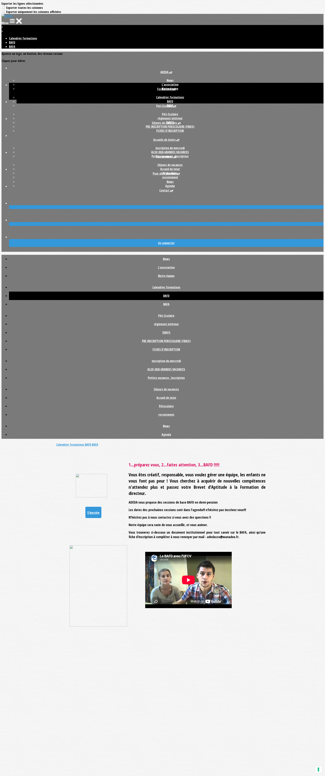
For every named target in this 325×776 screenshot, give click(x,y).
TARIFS (166, 332)
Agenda (170, 186)
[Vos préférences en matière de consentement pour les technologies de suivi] (318, 769)
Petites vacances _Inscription (166, 378)
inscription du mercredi (170, 148)
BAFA (12, 46)
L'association (170, 84)
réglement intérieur (170, 118)
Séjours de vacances (170, 165)
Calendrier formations (23, 38)
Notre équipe (166, 276)
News (170, 80)
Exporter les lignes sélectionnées (22, 4)
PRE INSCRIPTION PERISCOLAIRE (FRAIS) (170, 126)
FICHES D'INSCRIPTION (170, 131)
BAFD (12, 42)
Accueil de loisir (170, 169)
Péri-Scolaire (170, 114)
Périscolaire (166, 406)
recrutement (170, 177)
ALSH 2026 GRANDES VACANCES (170, 152)
